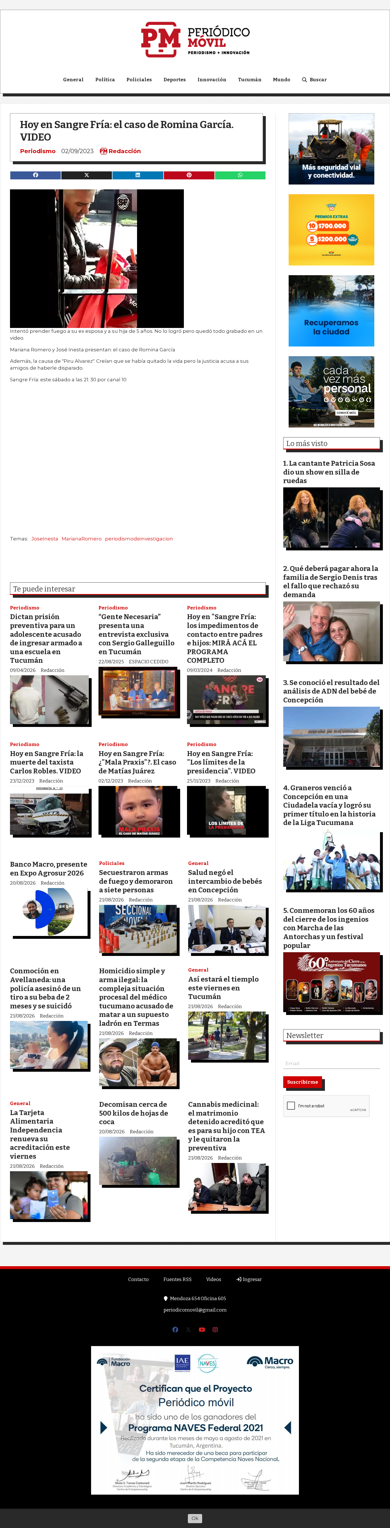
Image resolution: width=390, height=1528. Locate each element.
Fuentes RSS (177, 1279)
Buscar (318, 80)
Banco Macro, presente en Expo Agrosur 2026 (48, 868)
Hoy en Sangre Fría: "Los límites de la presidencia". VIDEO (221, 762)
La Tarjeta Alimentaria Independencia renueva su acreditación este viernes (40, 1134)
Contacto (138, 1279)
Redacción (124, 151)
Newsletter (304, 1035)
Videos (213, 1279)
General (73, 80)
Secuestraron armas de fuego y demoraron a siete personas (136, 881)
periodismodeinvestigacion (139, 539)
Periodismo (38, 151)
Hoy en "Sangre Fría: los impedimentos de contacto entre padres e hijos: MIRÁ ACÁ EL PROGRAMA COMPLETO (225, 638)
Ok (195, 1518)
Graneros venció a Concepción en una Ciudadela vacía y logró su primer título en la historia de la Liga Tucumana (329, 805)
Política (105, 80)
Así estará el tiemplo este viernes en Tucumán (223, 988)
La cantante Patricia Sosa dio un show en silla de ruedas (329, 472)
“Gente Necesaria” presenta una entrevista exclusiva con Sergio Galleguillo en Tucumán (136, 634)
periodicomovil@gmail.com (195, 1310)
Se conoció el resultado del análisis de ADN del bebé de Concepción (331, 691)
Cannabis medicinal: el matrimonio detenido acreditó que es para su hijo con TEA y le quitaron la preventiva (226, 1126)
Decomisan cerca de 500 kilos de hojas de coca (133, 1113)
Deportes (175, 80)
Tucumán (250, 80)
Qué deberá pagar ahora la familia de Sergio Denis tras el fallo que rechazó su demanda (330, 581)
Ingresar (252, 1279)
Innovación (212, 80)
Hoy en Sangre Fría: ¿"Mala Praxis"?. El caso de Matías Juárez (137, 762)
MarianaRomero (82, 539)
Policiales (139, 80)
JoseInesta (44, 539)
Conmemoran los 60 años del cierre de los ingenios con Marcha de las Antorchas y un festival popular (329, 927)
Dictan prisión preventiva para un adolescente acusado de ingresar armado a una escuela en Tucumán (46, 638)
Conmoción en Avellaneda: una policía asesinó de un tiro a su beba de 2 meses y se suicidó (45, 988)
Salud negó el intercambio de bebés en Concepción (225, 881)
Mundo (281, 80)
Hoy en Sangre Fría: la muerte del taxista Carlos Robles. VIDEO (46, 762)
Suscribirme (302, 1082)
